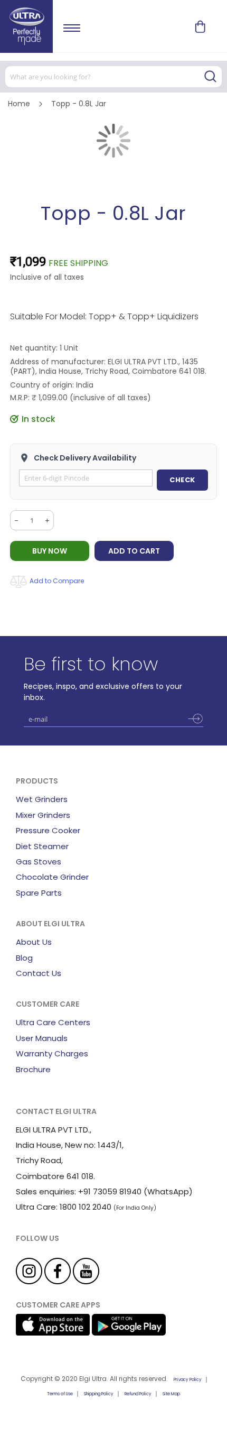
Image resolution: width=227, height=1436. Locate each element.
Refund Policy (138, 1394)
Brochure (33, 1069)
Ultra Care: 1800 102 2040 (63, 1206)
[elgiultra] (26, 26)
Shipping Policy (99, 1394)
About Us (34, 941)
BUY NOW (49, 551)
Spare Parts (39, 892)
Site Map (171, 1394)
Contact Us (38, 973)
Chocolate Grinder (52, 876)
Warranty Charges (52, 1053)
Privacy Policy (188, 1380)
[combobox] (113, 76)
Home (19, 103)
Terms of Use (60, 1394)
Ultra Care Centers (53, 1022)
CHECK (182, 480)
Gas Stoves (38, 861)
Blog (24, 957)
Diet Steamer (42, 846)
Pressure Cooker (48, 830)
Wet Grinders (42, 799)
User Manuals (42, 1038)
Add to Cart (134, 551)
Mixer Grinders (43, 815)
